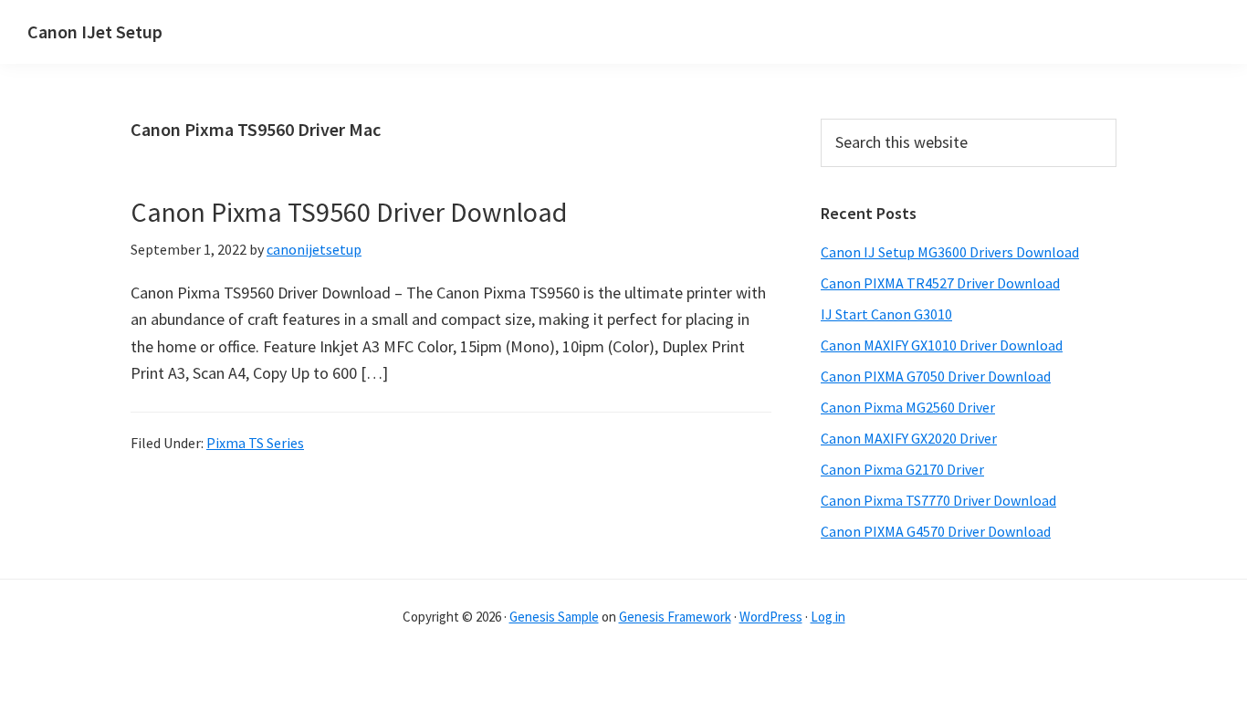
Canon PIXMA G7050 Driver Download (936, 376)
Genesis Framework (675, 616)
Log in (828, 616)
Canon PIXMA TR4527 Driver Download (940, 283)
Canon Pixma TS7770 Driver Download (938, 500)
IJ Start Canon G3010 (886, 314)
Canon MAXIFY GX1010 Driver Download (942, 345)
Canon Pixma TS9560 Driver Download (349, 211)
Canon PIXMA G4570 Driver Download (936, 531)
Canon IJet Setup (94, 31)
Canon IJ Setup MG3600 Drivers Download (950, 252)
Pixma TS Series (255, 443)
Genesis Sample (554, 616)
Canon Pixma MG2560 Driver (908, 407)
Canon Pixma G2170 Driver (902, 469)
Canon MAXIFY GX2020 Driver (909, 438)
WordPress (770, 616)
